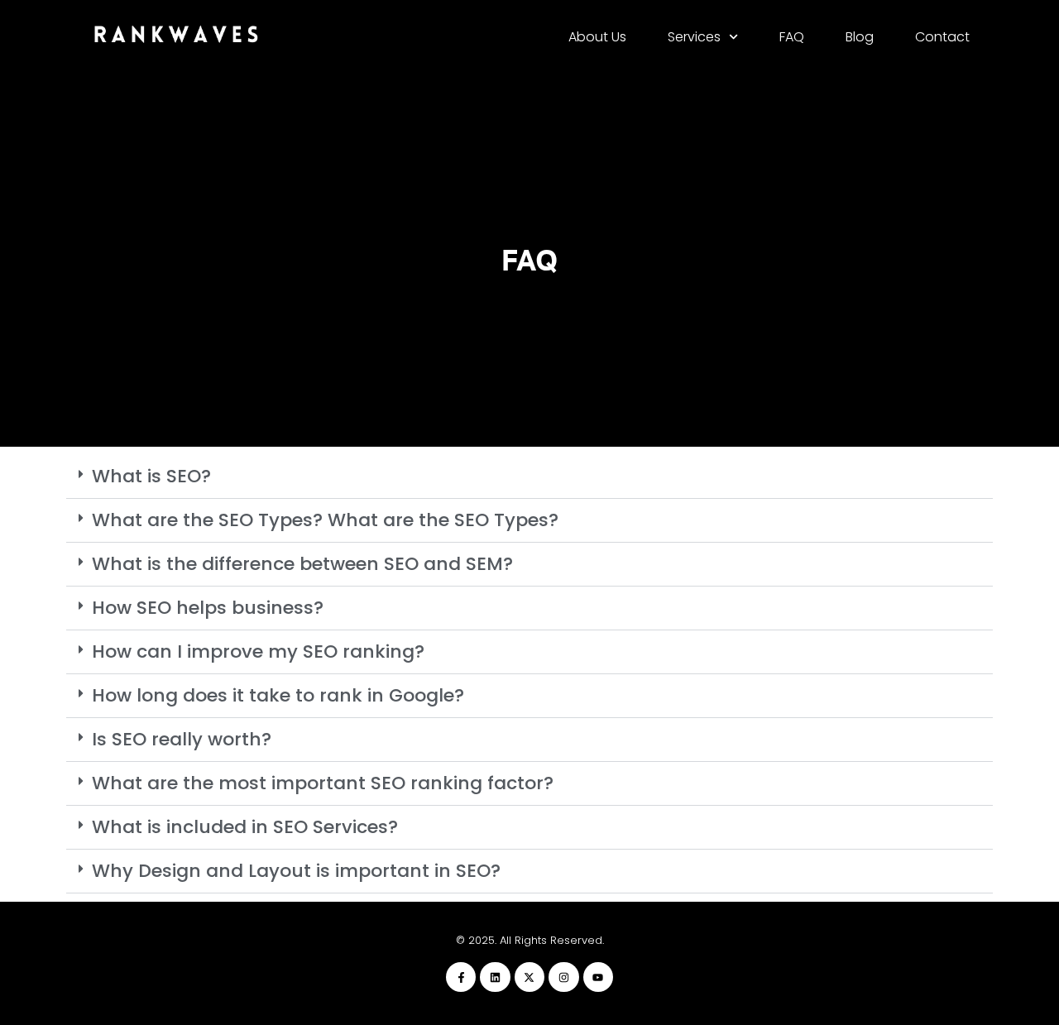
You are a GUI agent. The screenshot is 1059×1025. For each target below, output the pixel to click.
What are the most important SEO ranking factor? (322, 783)
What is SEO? (151, 476)
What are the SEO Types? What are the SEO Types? (325, 520)
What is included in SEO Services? (245, 827)
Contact (942, 36)
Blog (860, 36)
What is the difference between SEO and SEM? (302, 564)
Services (694, 36)
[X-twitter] (529, 977)
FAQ (791, 36)
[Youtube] (598, 977)
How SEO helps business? (207, 607)
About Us (597, 36)
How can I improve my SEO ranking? (258, 651)
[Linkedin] (495, 977)
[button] (529, 477)
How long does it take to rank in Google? (278, 695)
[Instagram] (563, 977)
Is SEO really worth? (181, 739)
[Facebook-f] (461, 977)
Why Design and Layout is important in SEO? (296, 871)
